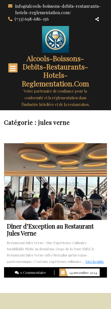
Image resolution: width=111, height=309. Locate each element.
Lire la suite (94, 261)
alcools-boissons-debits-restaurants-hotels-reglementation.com (55, 71)
